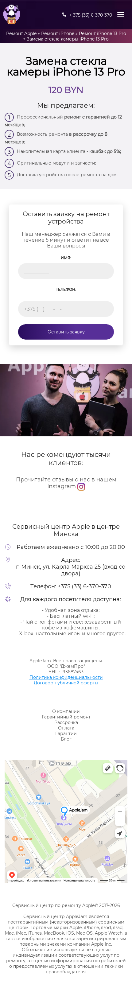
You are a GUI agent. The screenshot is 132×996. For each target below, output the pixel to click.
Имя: (66, 257)
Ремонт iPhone (57, 33)
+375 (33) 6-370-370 (84, 586)
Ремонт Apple (21, 33)
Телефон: (66, 289)
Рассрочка (66, 722)
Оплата (66, 728)
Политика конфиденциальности (66, 677)
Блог (66, 739)
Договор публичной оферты (66, 683)
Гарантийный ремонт (66, 717)
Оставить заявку (66, 332)
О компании (66, 711)
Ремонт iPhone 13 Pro (102, 33)
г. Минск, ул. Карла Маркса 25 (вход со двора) (70, 570)
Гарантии (66, 733)
